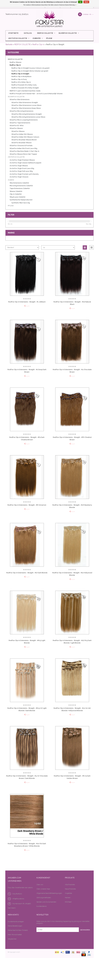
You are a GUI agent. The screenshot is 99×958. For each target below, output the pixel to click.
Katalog (28, 33)
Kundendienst (41, 906)
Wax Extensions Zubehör (19, 183)
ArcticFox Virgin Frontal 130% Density (24, 174)
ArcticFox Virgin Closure (19, 177)
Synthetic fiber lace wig (20, 203)
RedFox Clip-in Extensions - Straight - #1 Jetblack (27, 302)
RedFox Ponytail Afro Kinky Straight (25, 88)
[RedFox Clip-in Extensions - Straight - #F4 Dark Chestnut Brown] (26, 409)
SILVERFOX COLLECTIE (68, 33)
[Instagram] (64, 937)
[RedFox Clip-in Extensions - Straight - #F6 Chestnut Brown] (72, 409)
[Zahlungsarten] (56, 952)
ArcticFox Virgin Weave (19, 166)
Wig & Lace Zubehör (17, 197)
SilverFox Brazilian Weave (21, 143)
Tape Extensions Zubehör (20, 188)
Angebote (68, 893)
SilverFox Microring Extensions (21, 111)
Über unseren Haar (43, 889)
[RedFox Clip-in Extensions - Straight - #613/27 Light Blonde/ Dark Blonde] (26, 680)
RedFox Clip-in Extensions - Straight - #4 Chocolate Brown (72, 371)
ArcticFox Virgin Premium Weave (22, 160)
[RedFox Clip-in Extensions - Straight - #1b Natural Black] (72, 274)
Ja (80, 2)
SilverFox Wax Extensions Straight (24, 102)
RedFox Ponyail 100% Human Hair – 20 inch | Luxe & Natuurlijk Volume (36, 93)
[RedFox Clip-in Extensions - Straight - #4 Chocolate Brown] (72, 341)
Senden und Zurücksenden (46, 902)
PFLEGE (49, 38)
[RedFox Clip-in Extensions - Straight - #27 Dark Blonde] (26, 545)
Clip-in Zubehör (16, 194)
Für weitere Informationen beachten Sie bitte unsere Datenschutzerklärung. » (49, 5)
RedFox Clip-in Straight (20, 74)
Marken (67, 897)
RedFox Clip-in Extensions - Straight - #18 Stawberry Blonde (72, 506)
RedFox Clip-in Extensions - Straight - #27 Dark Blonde (26, 573)
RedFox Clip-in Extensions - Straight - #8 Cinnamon (26, 505)
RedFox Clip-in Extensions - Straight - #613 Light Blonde (27, 642)
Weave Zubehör (16, 191)
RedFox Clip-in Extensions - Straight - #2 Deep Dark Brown (26, 371)
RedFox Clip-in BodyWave (21, 76)
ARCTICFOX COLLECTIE (17, 38)
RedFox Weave (15, 62)
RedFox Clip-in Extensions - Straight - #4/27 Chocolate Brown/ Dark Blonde (27, 777)
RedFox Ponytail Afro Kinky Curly (24, 85)
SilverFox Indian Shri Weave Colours (25, 137)
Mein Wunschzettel (15, 934)
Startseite (13, 33)
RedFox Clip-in (38, 44)
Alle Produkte (70, 884)
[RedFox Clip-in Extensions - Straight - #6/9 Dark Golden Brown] (72, 748)
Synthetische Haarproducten (21, 200)
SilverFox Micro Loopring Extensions (24, 120)
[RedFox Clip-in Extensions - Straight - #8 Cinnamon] (26, 477)
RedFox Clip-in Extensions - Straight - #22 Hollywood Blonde (72, 574)
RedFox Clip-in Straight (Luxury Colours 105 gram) (30, 68)
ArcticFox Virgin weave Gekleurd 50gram (25, 163)
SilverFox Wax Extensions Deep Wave (26, 108)
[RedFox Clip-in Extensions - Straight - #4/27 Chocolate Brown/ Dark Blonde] (26, 748)
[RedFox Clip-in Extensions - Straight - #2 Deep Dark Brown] (26, 341)
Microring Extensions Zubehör (21, 186)
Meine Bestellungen (15, 926)
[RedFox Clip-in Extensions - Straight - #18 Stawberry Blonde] (72, 477)
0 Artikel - (88, 14)
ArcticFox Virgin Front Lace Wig (22, 168)
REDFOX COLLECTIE (45, 33)
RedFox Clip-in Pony (19, 79)
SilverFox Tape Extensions (20, 123)
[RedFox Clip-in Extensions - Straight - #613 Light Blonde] (26, 612)
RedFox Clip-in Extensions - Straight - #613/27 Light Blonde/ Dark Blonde (26, 709)
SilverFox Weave (16, 128)
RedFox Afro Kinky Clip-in (21, 82)
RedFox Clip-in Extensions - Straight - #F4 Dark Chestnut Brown (26, 438)
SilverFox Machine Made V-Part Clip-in (24, 151)
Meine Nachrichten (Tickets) (18, 930)
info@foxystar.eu (18, 899)
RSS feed (68, 902)
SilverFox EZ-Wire (17, 125)
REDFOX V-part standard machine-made (25, 91)
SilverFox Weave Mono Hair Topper (23, 154)
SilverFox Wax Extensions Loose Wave (26, 105)
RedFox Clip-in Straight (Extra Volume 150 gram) (29, 71)
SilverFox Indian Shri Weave (22, 134)
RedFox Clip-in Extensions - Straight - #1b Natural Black (72, 303)
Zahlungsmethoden (43, 897)
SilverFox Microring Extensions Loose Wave (28, 117)
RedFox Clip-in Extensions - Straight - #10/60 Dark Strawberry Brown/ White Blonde (27, 845)
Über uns (39, 884)
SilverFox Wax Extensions (19, 99)
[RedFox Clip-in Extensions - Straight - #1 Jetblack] (26, 274)
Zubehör (37, 38)
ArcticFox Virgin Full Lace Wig (21, 171)
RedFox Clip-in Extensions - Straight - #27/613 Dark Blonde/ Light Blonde (72, 642)
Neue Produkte (70, 889)
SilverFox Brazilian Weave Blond (23, 140)
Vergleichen (12, 939)
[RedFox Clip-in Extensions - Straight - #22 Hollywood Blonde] (72, 545)
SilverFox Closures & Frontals (21, 145)
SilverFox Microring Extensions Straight (26, 114)
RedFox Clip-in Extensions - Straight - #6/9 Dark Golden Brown (72, 777)
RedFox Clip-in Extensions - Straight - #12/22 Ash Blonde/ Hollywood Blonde (72, 709)
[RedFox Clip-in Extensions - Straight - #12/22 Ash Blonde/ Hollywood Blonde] (72, 680)
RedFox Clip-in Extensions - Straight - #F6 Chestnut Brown (72, 438)
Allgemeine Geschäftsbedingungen (49, 893)
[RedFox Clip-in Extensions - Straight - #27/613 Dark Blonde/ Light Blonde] (72, 612)
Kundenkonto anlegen (16, 921)
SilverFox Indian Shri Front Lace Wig (23, 148)
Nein (86, 2)
